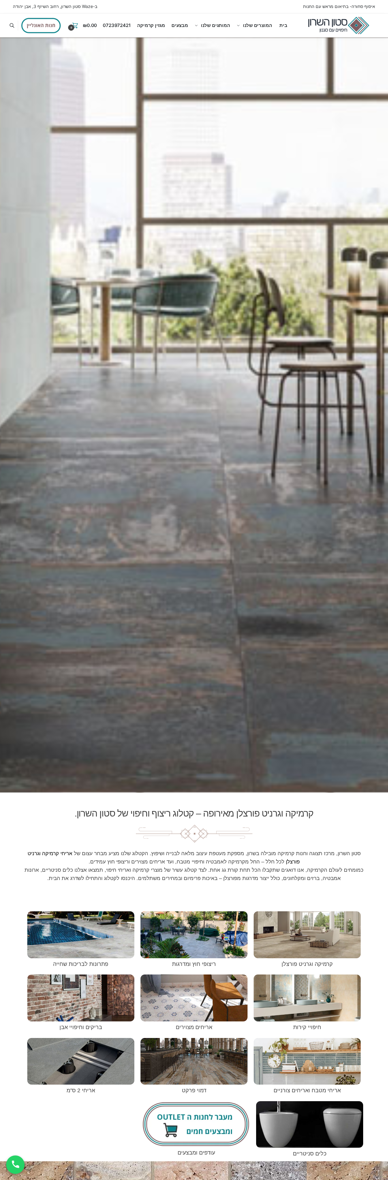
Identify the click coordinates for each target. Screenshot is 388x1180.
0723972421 (117, 25)
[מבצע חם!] (41, 25)
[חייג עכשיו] (15, 1164)
